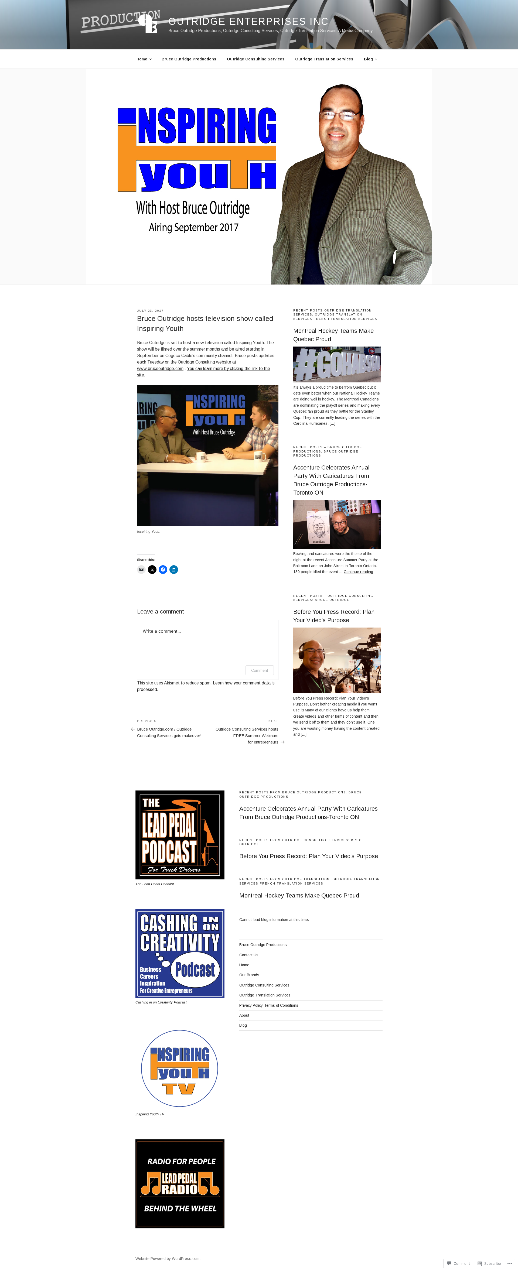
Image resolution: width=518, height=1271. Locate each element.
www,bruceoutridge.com (160, 368)
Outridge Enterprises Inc (248, 21)
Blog (368, 59)
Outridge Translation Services (324, 59)
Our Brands (249, 975)
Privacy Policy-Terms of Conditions (268, 1005)
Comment (259, 670)
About (244, 1015)
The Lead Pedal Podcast (154, 884)
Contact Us (248, 955)
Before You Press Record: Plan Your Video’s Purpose (308, 856)
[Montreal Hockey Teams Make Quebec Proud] (337, 381)
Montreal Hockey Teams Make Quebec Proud (299, 895)
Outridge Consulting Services (256, 59)
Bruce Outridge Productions (189, 59)
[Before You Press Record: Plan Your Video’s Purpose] (337, 692)
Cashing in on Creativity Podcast (161, 1002)
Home (142, 59)
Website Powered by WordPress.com (167, 1258)
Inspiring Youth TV (149, 1114)
